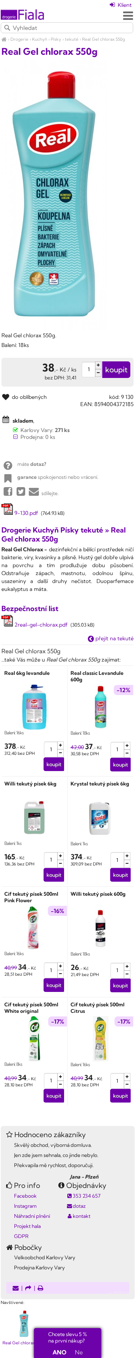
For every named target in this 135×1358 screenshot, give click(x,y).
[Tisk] (41, 1289)
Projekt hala (27, 1226)
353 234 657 (86, 1196)
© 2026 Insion (122, 1293)
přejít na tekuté (114, 638)
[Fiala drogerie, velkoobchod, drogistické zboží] (4, 39)
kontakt (81, 1216)
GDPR (21, 1236)
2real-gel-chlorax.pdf (40, 624)
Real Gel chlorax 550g (103, 39)
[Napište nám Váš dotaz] (16, 1289)
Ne (79, 1352)
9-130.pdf (25, 512)
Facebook (25, 1196)
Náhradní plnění (32, 1216)
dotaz (79, 1206)
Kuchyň (39, 39)
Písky (56, 39)
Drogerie (19, 39)
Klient (124, 4)
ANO (59, 1352)
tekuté (71, 39)
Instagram (25, 1206)
